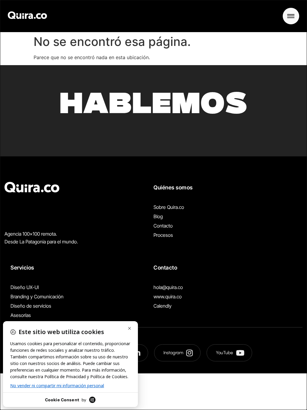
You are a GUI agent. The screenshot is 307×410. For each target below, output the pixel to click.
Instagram (173, 352)
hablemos (153, 106)
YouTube (224, 352)
